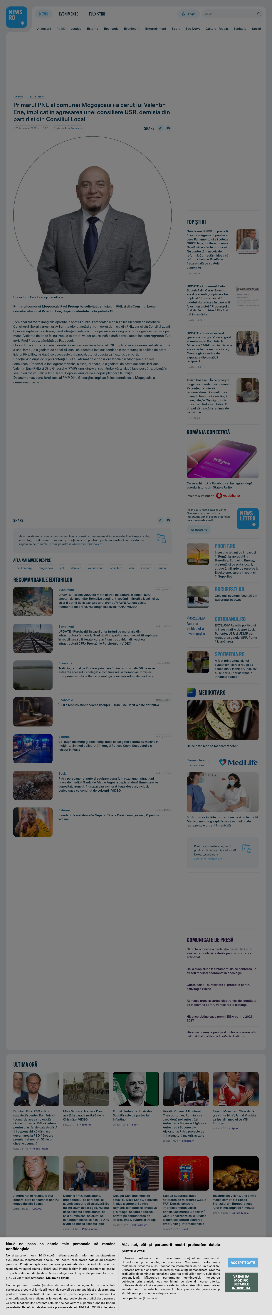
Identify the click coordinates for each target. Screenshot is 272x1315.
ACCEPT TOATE (243, 1262)
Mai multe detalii (57, 1277)
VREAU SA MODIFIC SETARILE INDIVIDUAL (241, 1282)
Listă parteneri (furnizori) (139, 1298)
